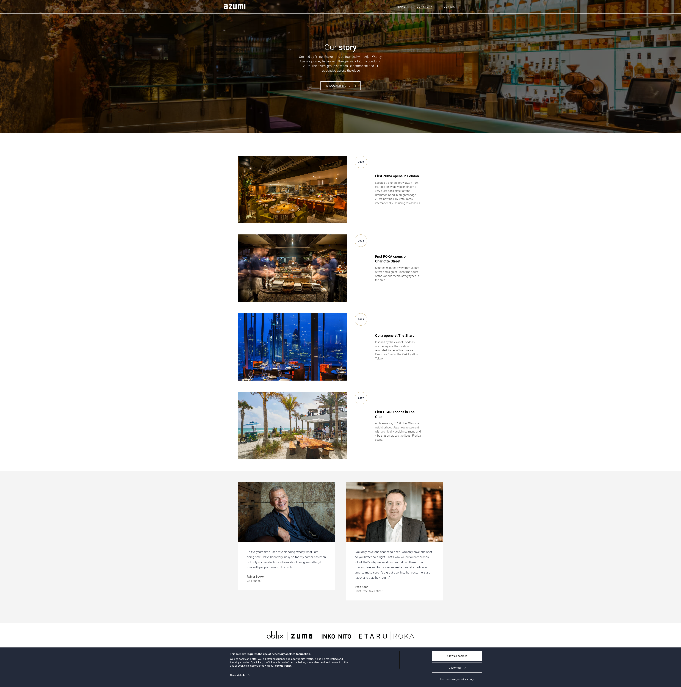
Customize (455, 667)
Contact (450, 6)
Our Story (424, 6)
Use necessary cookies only (457, 679)
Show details (237, 675)
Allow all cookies (457, 656)
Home (401, 6)
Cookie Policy (283, 665)
